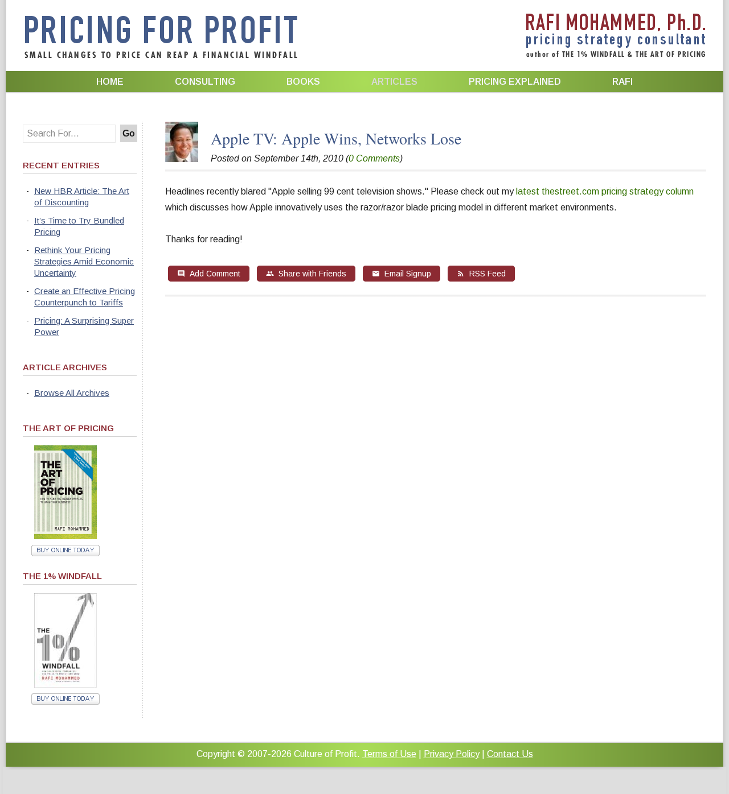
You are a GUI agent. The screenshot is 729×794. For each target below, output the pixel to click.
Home (110, 81)
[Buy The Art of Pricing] (65, 536)
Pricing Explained (515, 81)
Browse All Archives (71, 393)
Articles (394, 81)
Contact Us (510, 754)
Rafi (622, 81)
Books (303, 81)
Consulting (205, 81)
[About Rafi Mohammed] (181, 159)
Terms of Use (389, 754)
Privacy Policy (452, 754)
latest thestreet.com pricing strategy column (605, 191)
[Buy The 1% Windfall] (65, 684)
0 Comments (374, 158)
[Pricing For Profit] (161, 56)
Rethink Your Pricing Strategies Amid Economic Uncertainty (84, 261)
